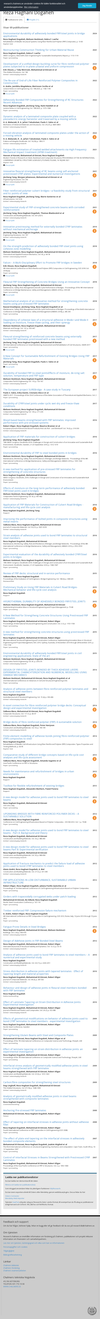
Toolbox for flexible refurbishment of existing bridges (33, 785)
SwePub (15, 1202)
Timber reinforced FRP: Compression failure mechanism (34, 910)
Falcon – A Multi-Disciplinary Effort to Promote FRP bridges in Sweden (42, 262)
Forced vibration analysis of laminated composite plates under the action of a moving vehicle (46, 134)
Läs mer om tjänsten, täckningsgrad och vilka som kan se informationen (33, 1243)
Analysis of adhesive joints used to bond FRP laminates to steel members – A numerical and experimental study (46, 956)
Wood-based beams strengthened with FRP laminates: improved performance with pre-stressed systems (39, 421)
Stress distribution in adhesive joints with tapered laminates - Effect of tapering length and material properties (43, 972)
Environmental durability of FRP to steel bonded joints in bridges (40, 452)
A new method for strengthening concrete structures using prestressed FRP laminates (46, 633)
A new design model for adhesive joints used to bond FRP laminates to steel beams (46, 798)
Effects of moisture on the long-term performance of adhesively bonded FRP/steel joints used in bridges (44, 489)
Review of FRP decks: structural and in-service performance (36, 573)
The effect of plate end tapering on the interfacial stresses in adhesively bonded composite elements (43, 1140)
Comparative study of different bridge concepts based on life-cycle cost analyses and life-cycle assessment (43, 756)
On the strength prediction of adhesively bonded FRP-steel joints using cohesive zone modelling (43, 247)
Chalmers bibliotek (11, 1265)
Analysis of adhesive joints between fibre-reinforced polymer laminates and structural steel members (45, 690)
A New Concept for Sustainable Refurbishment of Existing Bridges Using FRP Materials (46, 357)
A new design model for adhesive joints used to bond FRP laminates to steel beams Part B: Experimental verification (46, 848)
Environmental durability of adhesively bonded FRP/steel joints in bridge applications (44, 35)
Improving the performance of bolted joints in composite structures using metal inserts (45, 520)
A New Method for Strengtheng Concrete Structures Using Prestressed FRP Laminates (45, 617)
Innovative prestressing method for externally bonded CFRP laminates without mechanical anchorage (42, 228)
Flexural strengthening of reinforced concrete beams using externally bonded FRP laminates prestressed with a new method (42, 338)
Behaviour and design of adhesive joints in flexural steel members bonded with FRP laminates (44, 989)
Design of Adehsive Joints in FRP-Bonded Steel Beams (33, 940)
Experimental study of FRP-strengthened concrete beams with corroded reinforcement (43, 208)
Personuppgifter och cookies (15, 1247)
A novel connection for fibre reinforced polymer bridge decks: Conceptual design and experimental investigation (44, 707)
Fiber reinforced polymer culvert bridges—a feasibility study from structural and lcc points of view (46, 192)
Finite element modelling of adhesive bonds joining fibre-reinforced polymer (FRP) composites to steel (46, 737)
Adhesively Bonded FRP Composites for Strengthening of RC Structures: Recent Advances (43, 101)
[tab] (13, 19)
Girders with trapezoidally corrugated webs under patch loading (39, 896)
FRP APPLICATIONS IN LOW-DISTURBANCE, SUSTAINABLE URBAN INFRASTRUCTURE (39, 881)
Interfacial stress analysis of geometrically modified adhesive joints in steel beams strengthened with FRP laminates (45, 1067)
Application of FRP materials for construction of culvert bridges (39, 436)
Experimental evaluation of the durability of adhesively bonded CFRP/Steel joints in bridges (45, 555)
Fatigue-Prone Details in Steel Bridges (24, 926)
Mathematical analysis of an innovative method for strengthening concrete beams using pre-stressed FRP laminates (45, 302)
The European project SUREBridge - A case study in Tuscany (36, 389)
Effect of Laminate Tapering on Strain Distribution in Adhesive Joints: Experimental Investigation (42, 1003)
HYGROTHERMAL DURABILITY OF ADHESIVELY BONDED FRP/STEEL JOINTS (44, 601)
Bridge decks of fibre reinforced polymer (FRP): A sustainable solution (42, 722)
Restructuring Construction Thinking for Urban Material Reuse (38, 49)
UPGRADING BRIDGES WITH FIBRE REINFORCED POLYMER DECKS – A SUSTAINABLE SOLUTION (41, 815)
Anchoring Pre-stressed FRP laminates (24, 1110)
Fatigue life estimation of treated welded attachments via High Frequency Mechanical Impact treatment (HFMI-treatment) (44, 151)
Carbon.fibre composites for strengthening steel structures (37, 1082)
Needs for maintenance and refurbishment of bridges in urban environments (38, 773)
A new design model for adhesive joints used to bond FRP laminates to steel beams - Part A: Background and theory (46, 831)
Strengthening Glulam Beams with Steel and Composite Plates (38, 1035)
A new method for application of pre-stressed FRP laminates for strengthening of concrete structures (39, 470)
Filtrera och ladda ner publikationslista (20, 1185)
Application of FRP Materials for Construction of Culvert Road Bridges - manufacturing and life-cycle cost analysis (43, 506)
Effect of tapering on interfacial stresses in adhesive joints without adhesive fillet (46, 1123)
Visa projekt (9, 94)
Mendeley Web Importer (14, 1198)
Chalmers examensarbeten (14, 1270)
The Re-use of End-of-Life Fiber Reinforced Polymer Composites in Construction (40, 82)
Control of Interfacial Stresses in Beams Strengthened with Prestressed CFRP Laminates (46, 1159)
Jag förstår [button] (87, 6)
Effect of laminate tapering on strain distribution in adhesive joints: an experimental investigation (43, 1050)
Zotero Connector (12, 1196)
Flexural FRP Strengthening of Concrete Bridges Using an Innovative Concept (46, 281)
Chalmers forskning (11, 1268)
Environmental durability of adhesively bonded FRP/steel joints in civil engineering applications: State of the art (42, 654)
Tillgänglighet (8, 1251)
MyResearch (55, 1188)
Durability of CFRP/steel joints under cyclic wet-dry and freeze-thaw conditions (41, 405)
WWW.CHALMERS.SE (12, 1286)
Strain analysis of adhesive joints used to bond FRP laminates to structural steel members (45, 537)
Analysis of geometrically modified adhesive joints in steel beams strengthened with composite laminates (39, 1097)
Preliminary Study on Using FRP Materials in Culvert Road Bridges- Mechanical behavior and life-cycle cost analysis (40, 588)
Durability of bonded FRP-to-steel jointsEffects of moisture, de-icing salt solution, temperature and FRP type (44, 374)
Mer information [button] (31, 7)
